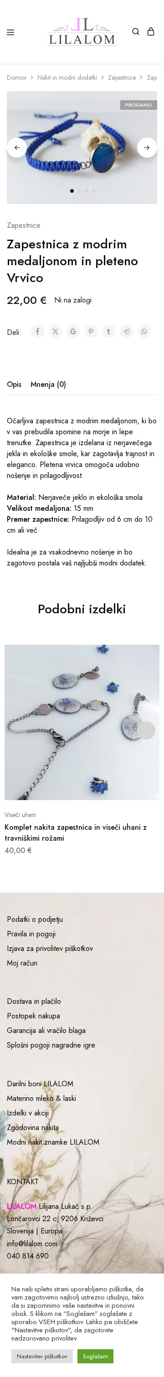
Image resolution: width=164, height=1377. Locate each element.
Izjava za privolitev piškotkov (50, 948)
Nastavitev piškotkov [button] (42, 1356)
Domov (16, 77)
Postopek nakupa (33, 1016)
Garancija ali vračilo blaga (46, 1030)
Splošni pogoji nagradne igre (51, 1045)
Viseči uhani (20, 814)
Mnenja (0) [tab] (48, 384)
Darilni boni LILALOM (40, 1084)
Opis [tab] (14, 384)
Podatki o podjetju (35, 919)
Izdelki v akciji (28, 1113)
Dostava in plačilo (34, 1001)
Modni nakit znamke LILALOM (53, 1142)
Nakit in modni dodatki (67, 77)
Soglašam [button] (95, 1356)
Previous (17, 148)
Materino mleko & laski (41, 1098)
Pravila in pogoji (31, 934)
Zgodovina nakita (33, 1127)
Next (147, 148)
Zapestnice (122, 77)
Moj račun (22, 963)
